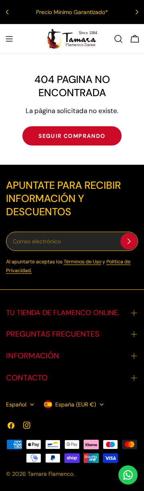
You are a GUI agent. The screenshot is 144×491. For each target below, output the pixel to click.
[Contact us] (128, 475)
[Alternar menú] (9, 39)
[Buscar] (118, 39)
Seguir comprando (71, 135)
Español (16, 404)
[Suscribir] (128, 241)
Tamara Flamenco (50, 473)
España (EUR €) (75, 404)
